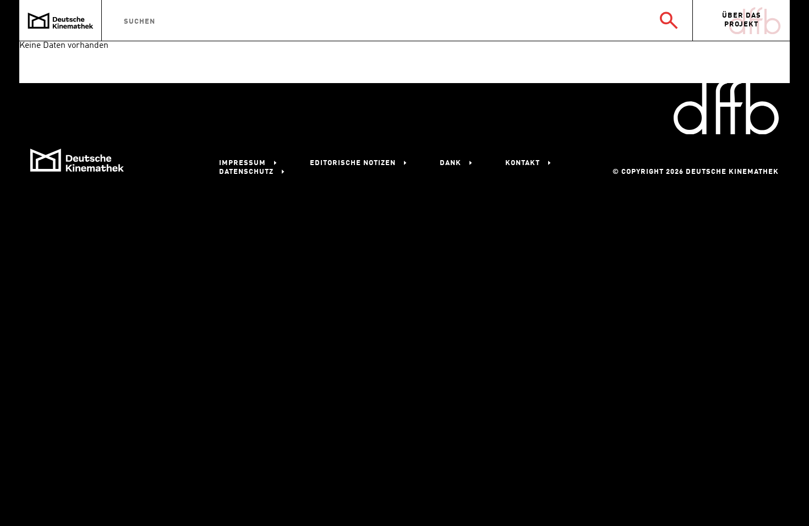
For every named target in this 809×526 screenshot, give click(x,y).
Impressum (242, 163)
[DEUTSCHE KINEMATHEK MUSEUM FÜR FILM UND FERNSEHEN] (60, 20)
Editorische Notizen (353, 163)
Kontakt (522, 163)
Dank (450, 163)
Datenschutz (246, 172)
